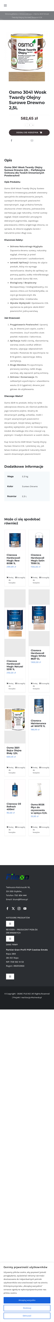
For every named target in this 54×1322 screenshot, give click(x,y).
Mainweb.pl (36, 997)
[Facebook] (11, 140)
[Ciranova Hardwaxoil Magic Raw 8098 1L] (14, 540)
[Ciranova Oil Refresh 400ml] (14, 789)
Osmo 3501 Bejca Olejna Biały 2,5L (14, 750)
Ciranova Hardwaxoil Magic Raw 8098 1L (13, 559)
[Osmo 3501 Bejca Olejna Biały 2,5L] (14, 719)
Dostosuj (27, 1308)
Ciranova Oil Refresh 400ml (14, 806)
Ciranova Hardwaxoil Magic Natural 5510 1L (15, 665)
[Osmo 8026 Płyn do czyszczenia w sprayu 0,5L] (39, 789)
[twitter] (13, 908)
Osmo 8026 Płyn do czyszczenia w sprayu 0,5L (39, 808)
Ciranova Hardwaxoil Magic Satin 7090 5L (37, 559)
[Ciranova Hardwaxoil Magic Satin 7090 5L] (39, 540)
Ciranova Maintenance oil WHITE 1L (38, 723)
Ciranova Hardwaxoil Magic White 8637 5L (38, 654)
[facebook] (7, 908)
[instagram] (19, 908)
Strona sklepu (26, 14)
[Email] (32, 140)
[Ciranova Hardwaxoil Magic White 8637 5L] (39, 617)
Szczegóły (20, 578)
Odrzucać (27, 1316)
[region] (27, 1292)
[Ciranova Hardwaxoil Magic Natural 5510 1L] (14, 623)
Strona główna (11, 14)
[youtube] (24, 908)
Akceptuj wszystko (27, 1300)
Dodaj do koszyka (27, 132)
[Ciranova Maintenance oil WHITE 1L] (39, 705)
